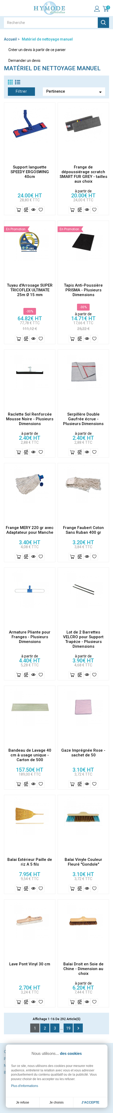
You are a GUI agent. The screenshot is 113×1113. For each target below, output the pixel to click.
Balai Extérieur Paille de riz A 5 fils (29, 862)
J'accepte (90, 1102)
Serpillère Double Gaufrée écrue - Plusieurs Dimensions (83, 419)
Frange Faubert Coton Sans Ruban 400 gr (83, 530)
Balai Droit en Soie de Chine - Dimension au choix (83, 969)
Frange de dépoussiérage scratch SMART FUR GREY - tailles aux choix (83, 174)
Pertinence (75, 92)
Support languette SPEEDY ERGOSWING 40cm (30, 172)
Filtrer (21, 91)
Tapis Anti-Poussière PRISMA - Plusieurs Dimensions (83, 290)
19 (68, 1028)
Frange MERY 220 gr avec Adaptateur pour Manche (30, 530)
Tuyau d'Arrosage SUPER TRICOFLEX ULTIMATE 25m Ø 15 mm (30, 290)
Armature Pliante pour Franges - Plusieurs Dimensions (29, 637)
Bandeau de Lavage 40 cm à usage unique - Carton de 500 (29, 755)
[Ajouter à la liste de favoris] (40, 209)
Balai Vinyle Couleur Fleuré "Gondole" (83, 862)
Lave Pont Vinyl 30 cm (29, 964)
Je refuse (22, 1102)
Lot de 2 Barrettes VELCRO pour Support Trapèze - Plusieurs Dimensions (83, 639)
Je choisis (56, 1102)
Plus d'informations (24, 1086)
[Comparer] (26, 209)
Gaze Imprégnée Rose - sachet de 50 (83, 752)
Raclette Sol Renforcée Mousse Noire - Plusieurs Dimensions (29, 419)
